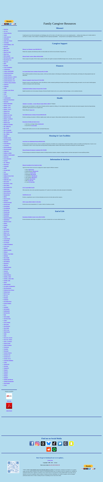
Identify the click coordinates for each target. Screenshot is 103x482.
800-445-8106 (40, 56)
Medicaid (6, 248)
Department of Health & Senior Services (31, 217)
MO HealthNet (7, 261)
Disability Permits (7, 137)
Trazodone (6, 349)
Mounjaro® (6, 263)
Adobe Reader (9, 410)
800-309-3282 (42, 141)
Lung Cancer (6, 246)
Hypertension (6, 210)
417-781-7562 (30, 180)
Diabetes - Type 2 (7, 107)
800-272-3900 (47, 103)
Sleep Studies (6, 328)
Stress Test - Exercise (8, 337)
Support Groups (7, 343)
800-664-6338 (35, 171)
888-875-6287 (31, 187)
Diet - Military (6, 134)
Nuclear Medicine (7, 274)
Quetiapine (6, 307)
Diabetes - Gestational (8, 118)
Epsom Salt (6, 156)
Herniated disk (7, 194)
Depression (6, 101)
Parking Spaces (7, 292)
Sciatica (5, 320)
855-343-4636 (34, 125)
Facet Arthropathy (7, 158)
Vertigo (5, 362)
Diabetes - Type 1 (7, 105)
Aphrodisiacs (6, 38)
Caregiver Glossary (8, 75)
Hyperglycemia (7, 204)
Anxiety (5, 35)
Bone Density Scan (7, 59)
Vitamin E (6, 373)
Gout (5, 172)
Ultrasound (6, 351)
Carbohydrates (7, 69)
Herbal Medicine (7, 191)
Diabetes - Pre (6, 120)
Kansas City (32, 109)
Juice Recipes (6, 231)
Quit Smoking (6, 309)
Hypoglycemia (6, 212)
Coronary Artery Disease (9, 90)
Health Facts (6, 177)
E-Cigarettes (6, 145)
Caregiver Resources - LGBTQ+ (10, 76)
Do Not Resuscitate (7, 139)
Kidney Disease (7, 234)
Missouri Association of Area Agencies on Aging (32, 165)
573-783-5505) (38, 201)
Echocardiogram (7, 143)
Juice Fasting (6, 229)
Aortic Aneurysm (7, 36)
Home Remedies (7, 198)
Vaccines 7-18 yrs (7, 358)
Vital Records (6, 364)
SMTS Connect (26, 201)
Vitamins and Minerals (8, 379)
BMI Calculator (7, 56)
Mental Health (7, 259)
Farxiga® (6, 160)
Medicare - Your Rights (8, 253)
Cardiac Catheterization (9, 71)
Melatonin (6, 255)
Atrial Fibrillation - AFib (9, 44)
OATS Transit (25, 187)
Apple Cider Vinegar (8, 40)
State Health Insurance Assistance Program (31, 114)
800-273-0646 (32, 201)
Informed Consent (7, 221)
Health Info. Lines (7, 179)
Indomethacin (6, 219)
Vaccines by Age (7, 354)
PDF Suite (9, 401)
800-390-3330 (43, 114)
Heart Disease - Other (8, 183)
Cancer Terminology (8, 67)
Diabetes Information (8, 103)
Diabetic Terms (7, 122)
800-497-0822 (32, 179)
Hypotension (6, 215)
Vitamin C (6, 370)
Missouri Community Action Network (30, 80)
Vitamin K (6, 377)
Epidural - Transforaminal (9, 154)
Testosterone (6, 347)
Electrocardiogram (7, 147)
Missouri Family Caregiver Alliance (30, 56)
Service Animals (7, 322)
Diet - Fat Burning (7, 130)
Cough (5, 92)
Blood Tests (6, 50)
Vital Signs (6, 366)
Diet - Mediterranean (8, 132)
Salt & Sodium (7, 316)
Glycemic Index (7, 170)
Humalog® (6, 200)
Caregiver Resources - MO (9, 78)
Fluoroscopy (6, 164)
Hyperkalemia (6, 206)
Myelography (6, 269)
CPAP (5, 94)
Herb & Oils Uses (7, 193)
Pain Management (7, 288)
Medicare (6, 252)
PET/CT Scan (6, 293)
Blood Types (6, 54)
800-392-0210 (41, 124)
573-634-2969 (41, 80)
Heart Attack (6, 181)
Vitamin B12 (6, 368)
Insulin (5, 227)
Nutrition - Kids (7, 280)
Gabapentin (6, 166)
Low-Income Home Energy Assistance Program (32, 71)
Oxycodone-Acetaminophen (9, 286)
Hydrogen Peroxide (8, 202)
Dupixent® (6, 141)
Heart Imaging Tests (8, 187)
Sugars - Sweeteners (8, 341)
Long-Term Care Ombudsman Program (31, 141)
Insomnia (6, 225)
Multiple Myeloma (7, 267)
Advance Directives (8, 33)
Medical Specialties (7, 250)
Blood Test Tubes (7, 52)
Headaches (6, 174)
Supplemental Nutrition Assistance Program (31, 88)
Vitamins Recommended (9, 381)
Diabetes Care (6, 113)
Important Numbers (8, 217)
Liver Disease (6, 242)
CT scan (5, 95)
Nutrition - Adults (7, 276)
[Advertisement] (51, 9)
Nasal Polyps (6, 272)
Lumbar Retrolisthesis (8, 244)
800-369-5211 (34, 175)
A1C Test (6, 31)
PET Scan (6, 295)
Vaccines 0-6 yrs (7, 356)
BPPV (5, 63)
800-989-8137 (38, 49)
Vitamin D (6, 371)
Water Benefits (7, 383)
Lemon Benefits (7, 238)
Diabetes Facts (7, 111)
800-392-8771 (34, 177)
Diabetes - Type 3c (7, 109)
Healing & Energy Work (9, 175)
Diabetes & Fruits (7, 116)
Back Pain (6, 46)
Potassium (6, 297)
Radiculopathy (7, 311)
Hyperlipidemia (7, 208)
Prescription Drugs (7, 301)
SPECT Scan (6, 330)
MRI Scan (6, 265)
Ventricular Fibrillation (8, 360)
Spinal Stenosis (7, 331)
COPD (5, 88)
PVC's (5, 305)
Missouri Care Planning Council (29, 49)
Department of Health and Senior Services (31, 121)
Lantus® (5, 236)
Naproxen (6, 271)
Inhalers (5, 223)
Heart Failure (6, 185)
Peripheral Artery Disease (9, 290)
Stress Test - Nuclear (8, 339)
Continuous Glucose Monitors (10, 82)
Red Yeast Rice (7, 312)
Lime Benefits (6, 240)
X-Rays (5, 385)
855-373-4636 (45, 71)
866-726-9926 (42, 217)
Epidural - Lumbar (8, 153)
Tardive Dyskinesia (8, 345)
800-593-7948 (33, 172)
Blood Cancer (6, 48)
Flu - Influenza (7, 162)
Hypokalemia (6, 213)
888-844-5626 (31, 169)
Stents (5, 335)
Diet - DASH (6, 128)
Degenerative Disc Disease (9, 99)
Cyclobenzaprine (7, 97)
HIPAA (5, 196)
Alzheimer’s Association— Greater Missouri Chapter (33, 103)
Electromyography (7, 149)
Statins (5, 333)
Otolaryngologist (7, 284)
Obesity (5, 282)
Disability (6, 135)
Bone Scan (6, 61)
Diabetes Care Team (8, 115)
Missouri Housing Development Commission (31, 150)
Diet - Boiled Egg (7, 126)
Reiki (5, 314)
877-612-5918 (31, 182)
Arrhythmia (6, 42)
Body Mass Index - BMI (8, 57)
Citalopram (6, 86)
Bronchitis (6, 65)
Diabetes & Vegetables (8, 124)
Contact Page (50, 460)
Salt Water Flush (7, 318)
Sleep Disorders (7, 326)
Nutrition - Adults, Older (9, 278)
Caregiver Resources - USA (9, 80)
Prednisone (6, 299)
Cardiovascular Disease (8, 73)
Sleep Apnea (6, 324)
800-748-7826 (33, 174)
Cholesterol (6, 84)
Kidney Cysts (6, 233)
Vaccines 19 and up (8, 352)
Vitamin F (6, 375)
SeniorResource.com (27, 194)
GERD (5, 168)
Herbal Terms (6, 189)
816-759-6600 (43, 150)
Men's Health (6, 257)
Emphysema (6, 151)
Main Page (6, 29)
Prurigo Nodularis (7, 303)
